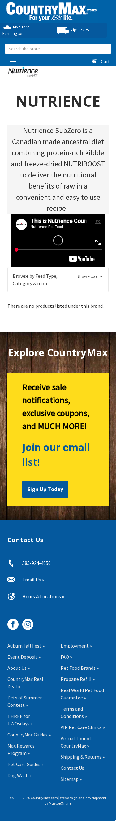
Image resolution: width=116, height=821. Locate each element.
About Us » (18, 668)
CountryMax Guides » (29, 734)
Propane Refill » (78, 679)
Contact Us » (74, 768)
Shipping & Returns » (83, 757)
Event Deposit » (24, 657)
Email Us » (33, 580)
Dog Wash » (19, 775)
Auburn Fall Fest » (26, 646)
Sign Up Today (45, 489)
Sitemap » (71, 779)
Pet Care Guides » (25, 764)
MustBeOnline (60, 803)
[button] (58, 279)
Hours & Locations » (43, 596)
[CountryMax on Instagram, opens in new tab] (25, 622)
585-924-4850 (36, 563)
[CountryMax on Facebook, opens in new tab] (10, 622)
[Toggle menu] (12, 60)
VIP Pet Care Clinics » (83, 727)
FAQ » (66, 657)
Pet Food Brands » (80, 668)
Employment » (76, 646)
